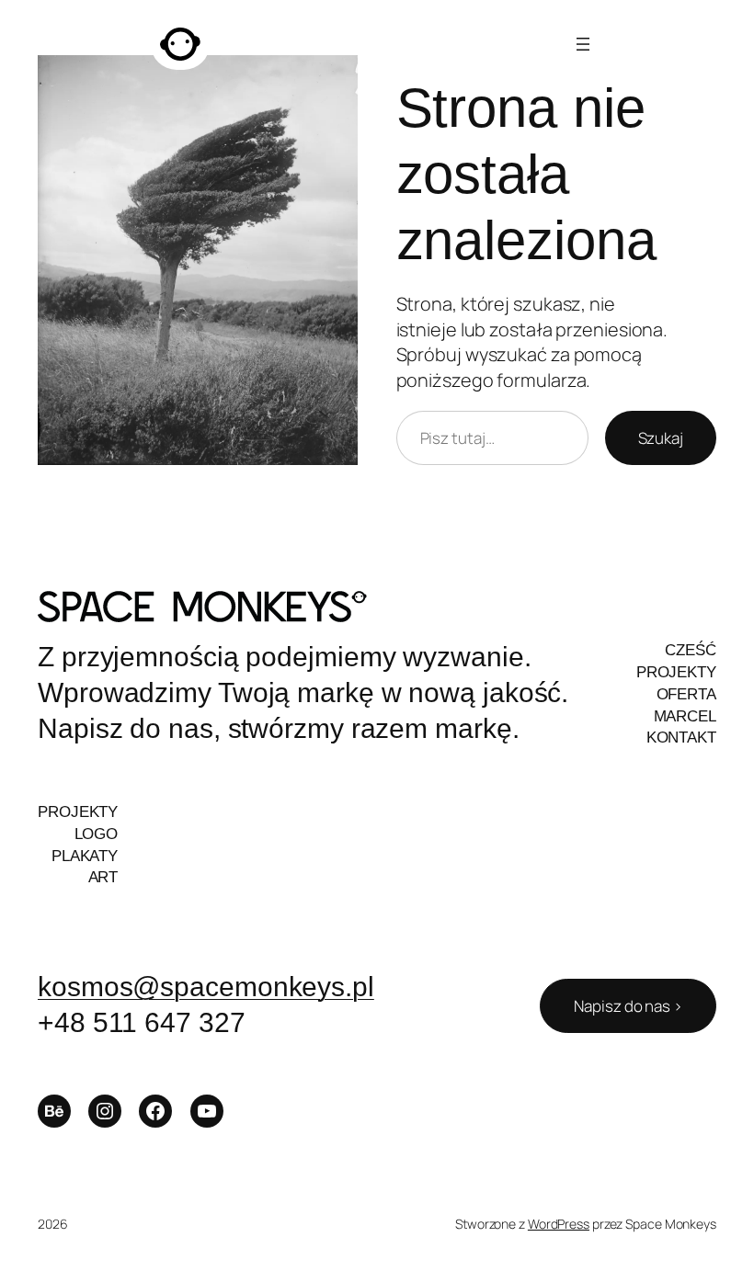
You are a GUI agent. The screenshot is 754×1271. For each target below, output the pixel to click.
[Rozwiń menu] (583, 44)
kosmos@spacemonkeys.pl (206, 986)
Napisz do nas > (628, 1005)
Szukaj (660, 437)
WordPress (558, 1223)
